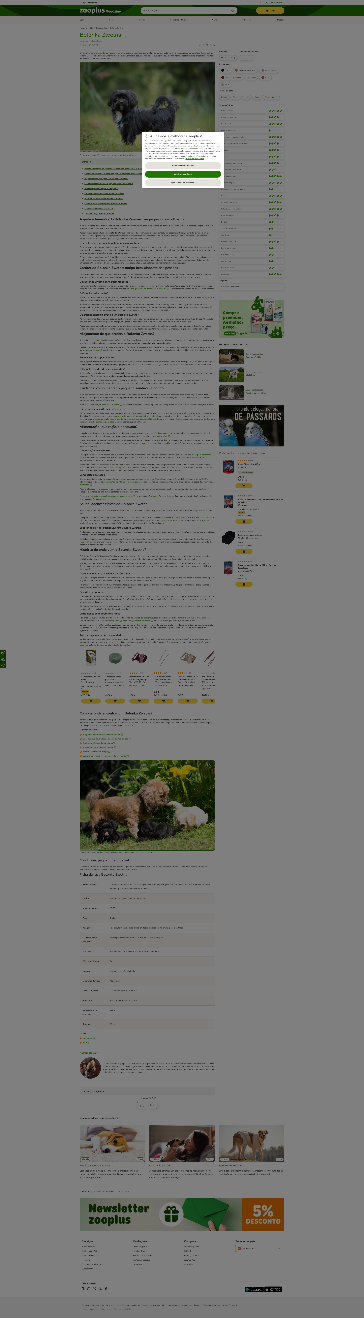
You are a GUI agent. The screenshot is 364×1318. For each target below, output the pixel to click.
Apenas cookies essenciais (183, 182)
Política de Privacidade (195, 159)
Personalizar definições (183, 165)
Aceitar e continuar (183, 174)
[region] (183, 160)
